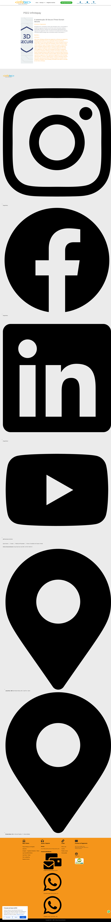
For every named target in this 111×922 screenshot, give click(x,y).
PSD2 (40, 53)
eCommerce (36, 24)
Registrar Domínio (51, 2)
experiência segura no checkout (49, 46)
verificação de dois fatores (57, 59)
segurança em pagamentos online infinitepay (58, 55)
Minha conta (63, 846)
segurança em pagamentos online (41, 55)
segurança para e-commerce (40, 56)
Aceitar (23, 917)
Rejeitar (16, 917)
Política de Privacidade (20, 543)
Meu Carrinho (93, 3)
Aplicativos (25, 848)
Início (37, 2)
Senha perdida (64, 852)
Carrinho (63, 848)
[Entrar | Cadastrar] (80, 2)
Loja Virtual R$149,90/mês (27, 852)
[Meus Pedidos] (87, 2)
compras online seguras (55, 45)
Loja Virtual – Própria (26, 855)
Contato (11, 543)
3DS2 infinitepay (40, 39)
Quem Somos (5, 543)
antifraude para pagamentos (50, 39)
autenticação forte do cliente (40, 42)
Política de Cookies (20, 914)
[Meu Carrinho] (93, 2)
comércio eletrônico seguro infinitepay (42, 45)
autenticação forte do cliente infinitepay (54, 42)
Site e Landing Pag (26, 857)
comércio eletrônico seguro (61, 43)
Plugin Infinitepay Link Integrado (28, 846)
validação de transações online (60, 58)
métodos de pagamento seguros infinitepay (47, 47)
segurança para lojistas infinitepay (47, 58)
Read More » (36, 35)
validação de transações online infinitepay (42, 59)
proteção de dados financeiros (48, 52)
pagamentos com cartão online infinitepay (45, 49)
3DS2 (35, 39)
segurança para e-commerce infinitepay (55, 56)
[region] (15, 913)
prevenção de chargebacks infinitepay (42, 50)
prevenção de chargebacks (60, 49)
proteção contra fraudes (55, 50)
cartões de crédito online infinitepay (47, 43)
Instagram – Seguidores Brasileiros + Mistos (31, 850)
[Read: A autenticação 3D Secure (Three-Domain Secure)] (27, 40)
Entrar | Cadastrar (80, 3)
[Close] (26, 907)
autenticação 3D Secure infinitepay (56, 40)
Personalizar (8, 917)
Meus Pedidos (87, 3)
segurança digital (52, 53)
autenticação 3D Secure (44, 40)
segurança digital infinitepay (62, 53)
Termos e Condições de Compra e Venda (34, 543)
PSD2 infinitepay (45, 53)
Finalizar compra (64, 850)
